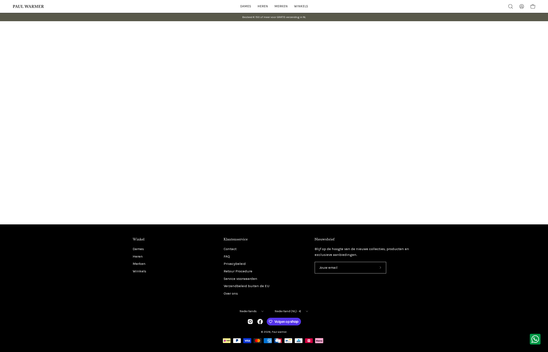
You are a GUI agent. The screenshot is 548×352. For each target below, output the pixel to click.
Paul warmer (279, 331)
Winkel (138, 239)
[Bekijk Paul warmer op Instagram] (250, 321)
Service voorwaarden (240, 279)
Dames (138, 249)
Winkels (139, 271)
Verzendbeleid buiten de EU (247, 286)
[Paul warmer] (29, 6)
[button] (301, 6)
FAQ (227, 256)
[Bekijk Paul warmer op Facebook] (260, 321)
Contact (230, 249)
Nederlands (248, 311)
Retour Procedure (238, 271)
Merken (139, 264)
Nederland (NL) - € (288, 311)
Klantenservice (236, 239)
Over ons (231, 293)
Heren (138, 256)
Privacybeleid (235, 264)
